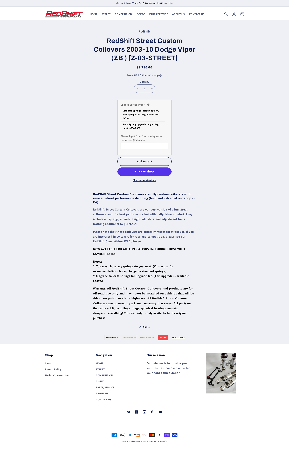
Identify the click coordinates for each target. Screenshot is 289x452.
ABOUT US (102, 393)
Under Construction (57, 375)
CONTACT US (103, 399)
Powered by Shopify (158, 441)
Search (163, 337)
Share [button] (146, 326)
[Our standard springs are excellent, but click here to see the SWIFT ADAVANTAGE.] (148, 105)
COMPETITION (104, 375)
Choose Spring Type (144, 104)
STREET (100, 369)
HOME (99, 363)
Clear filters (178, 337)
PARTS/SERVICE (105, 387)
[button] (226, 14)
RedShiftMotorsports (138, 441)
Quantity (144, 81)
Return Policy (53, 369)
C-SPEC (100, 381)
